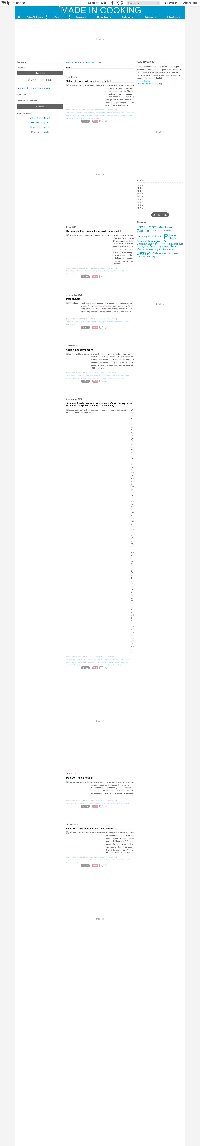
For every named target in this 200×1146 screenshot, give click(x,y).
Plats (56, 17)
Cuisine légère (152, 241)
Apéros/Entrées (34, 17)
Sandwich (168, 231)
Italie (170, 243)
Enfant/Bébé (172, 17)
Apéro (162, 253)
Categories (90, 62)
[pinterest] (122, 3)
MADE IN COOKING (74, 62)
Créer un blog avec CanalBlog (149, 84)
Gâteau (140, 241)
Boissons (149, 17)
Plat (169, 236)
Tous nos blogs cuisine (97, 3)
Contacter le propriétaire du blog (33, 88)
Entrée (141, 227)
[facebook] (112, 3)
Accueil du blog (143, 81)
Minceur (174, 246)
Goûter (143, 231)
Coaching (142, 236)
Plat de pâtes (172, 253)
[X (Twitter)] (117, 3)
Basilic (172, 249)
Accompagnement (159, 246)
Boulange (126, 17)
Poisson (168, 227)
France (152, 227)
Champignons (142, 247)
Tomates (141, 256)
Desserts (80, 17)
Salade (161, 227)
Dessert (144, 253)
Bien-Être (178, 244)
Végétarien (145, 249)
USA (164, 241)
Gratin (155, 253)
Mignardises (102, 17)
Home (19, 16)
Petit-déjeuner (156, 231)
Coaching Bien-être (147, 244)
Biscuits (162, 244)
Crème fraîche (155, 236)
